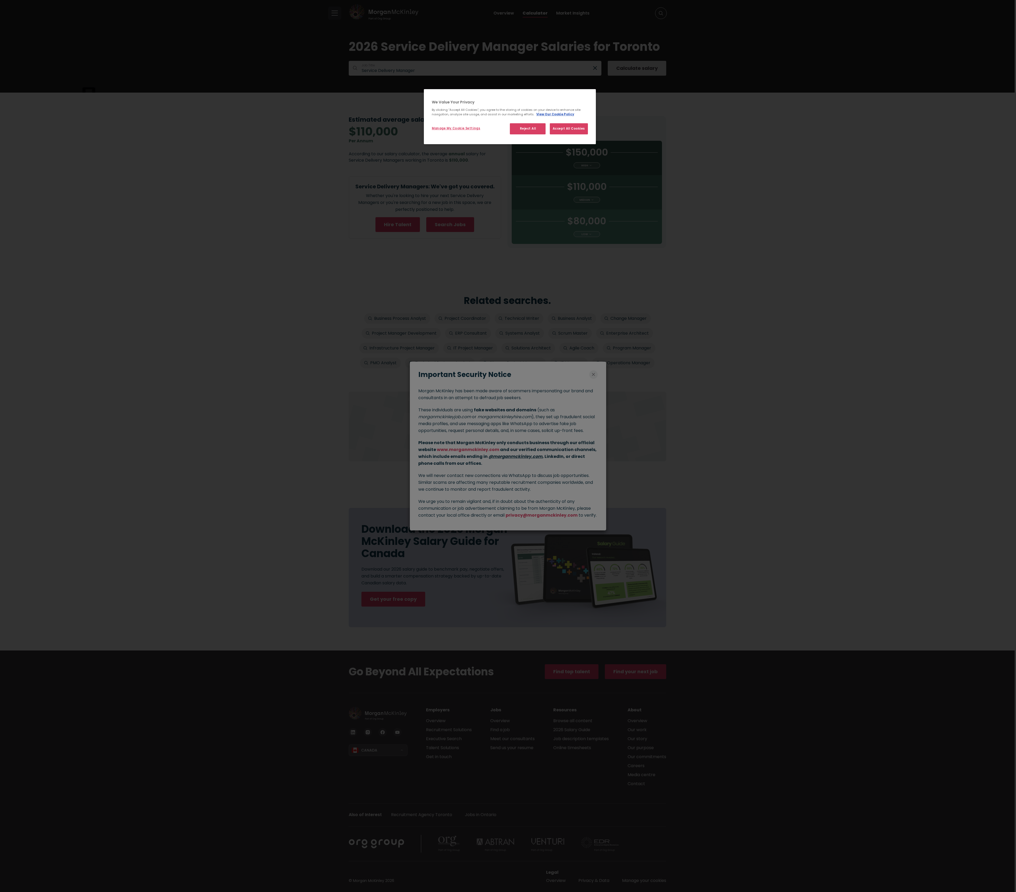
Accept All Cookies (569, 128)
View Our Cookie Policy (555, 114)
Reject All (528, 128)
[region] (510, 116)
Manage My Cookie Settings (456, 128)
